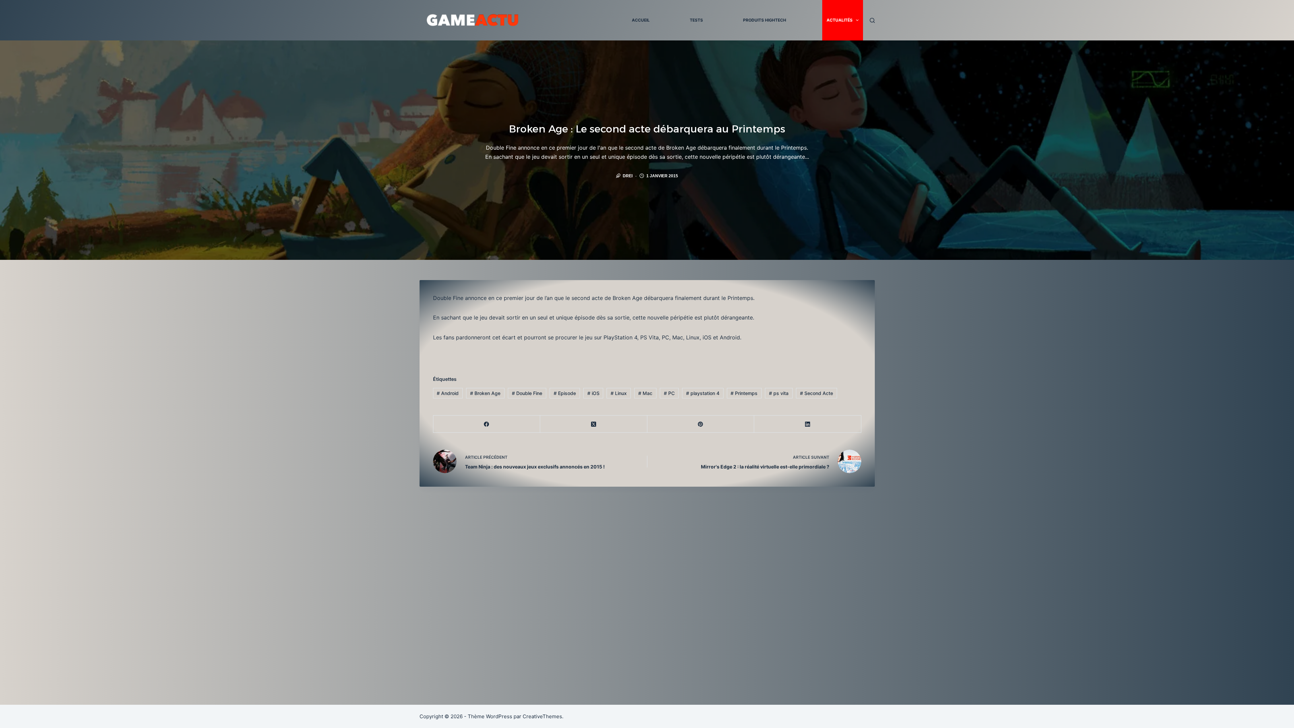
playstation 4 (702, 393)
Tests (696, 20)
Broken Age (485, 393)
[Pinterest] (700, 424)
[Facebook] (487, 424)
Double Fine (527, 393)
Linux (619, 393)
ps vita (779, 393)
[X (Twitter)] (593, 424)
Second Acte (816, 393)
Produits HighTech (764, 20)
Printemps (744, 393)
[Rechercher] (872, 20)
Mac (645, 393)
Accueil (641, 20)
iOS (593, 393)
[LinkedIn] (807, 424)
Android (448, 393)
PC (669, 393)
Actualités (840, 20)
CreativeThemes (542, 716)
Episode (565, 393)
